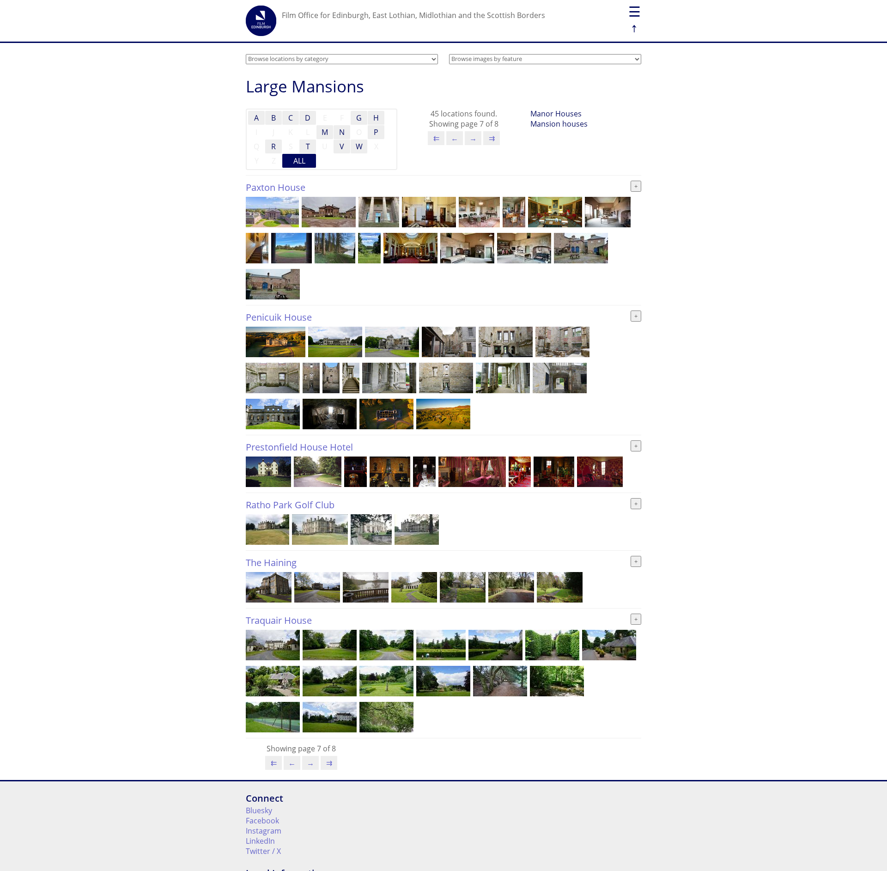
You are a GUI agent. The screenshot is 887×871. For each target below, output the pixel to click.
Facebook (262, 821)
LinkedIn (260, 841)
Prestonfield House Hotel (299, 447)
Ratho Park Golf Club (290, 505)
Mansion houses (559, 124)
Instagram (263, 831)
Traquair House (279, 620)
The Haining (271, 562)
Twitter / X (263, 851)
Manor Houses (556, 114)
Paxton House (275, 187)
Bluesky (259, 810)
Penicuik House (279, 317)
